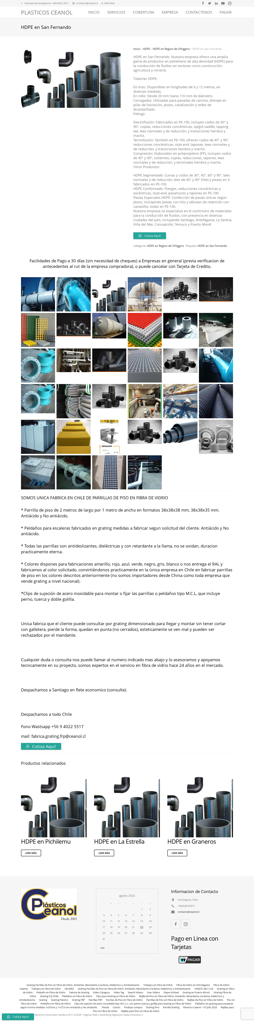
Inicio (136, 49)
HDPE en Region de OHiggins (171, 49)
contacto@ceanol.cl (87, 3)
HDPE (146, 49)
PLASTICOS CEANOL (47, 12)
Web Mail (109, 3)
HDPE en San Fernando (212, 246)
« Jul (102, 947)
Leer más (31, 853)
